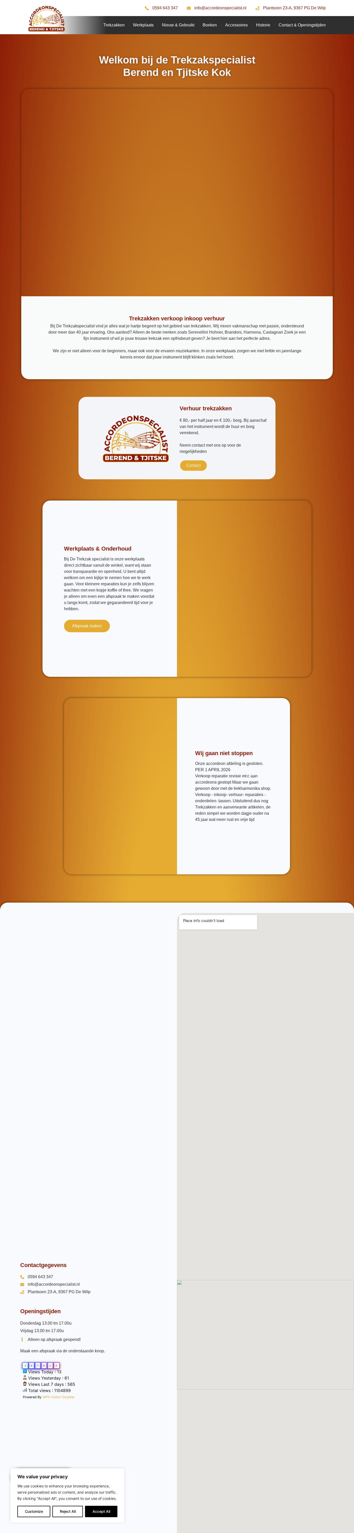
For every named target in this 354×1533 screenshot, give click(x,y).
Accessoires (236, 25)
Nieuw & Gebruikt (178, 25)
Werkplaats (143, 25)
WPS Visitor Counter (59, 1397)
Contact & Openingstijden (302, 25)
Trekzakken (114, 25)
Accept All (101, 1511)
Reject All (68, 1511)
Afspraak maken (87, 626)
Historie (263, 25)
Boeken (210, 25)
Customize (34, 1511)
